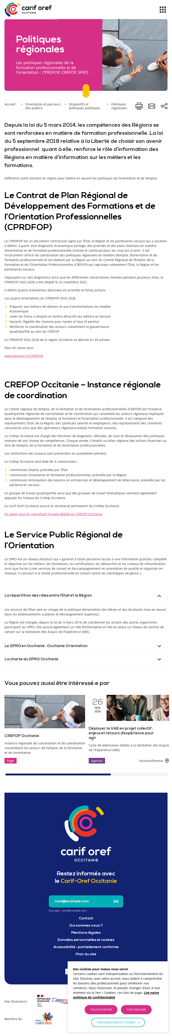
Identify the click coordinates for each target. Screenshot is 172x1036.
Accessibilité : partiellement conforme (86, 947)
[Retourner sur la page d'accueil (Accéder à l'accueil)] (86, 833)
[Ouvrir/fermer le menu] (163, 9)
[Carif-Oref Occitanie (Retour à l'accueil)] (28, 9)
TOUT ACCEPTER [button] (101, 1010)
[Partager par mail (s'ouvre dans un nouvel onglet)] (151, 106)
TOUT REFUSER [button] (136, 1010)
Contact (86, 918)
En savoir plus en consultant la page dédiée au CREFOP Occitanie (53, 514)
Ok (116, 901)
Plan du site (86, 954)
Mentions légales (86, 933)
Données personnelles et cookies (86, 940)
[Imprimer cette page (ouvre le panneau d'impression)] (139, 106)
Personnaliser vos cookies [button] (116, 1022)
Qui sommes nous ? (86, 925)
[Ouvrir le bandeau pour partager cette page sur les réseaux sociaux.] (164, 106)
